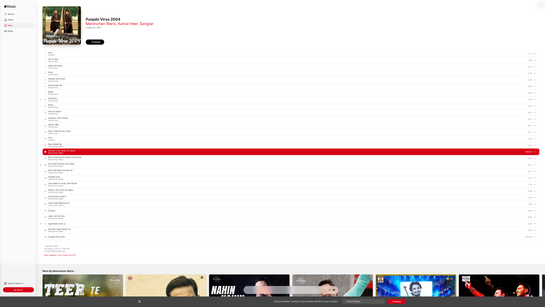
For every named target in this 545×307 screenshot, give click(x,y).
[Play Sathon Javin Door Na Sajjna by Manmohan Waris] (45, 191)
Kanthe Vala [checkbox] (53, 124)
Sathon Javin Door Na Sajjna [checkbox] (60, 190)
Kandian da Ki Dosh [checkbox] (56, 79)
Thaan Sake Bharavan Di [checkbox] (58, 203)
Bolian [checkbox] (51, 92)
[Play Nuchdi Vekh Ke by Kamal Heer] (45, 86)
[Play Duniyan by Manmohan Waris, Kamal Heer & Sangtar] (45, 210)
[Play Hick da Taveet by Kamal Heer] (45, 112)
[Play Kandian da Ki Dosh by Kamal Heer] (45, 80)
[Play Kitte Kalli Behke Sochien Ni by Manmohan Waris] (45, 171)
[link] (59, 271)
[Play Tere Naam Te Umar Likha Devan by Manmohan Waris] (45, 184)
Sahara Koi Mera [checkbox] (55, 66)
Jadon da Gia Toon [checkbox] (56, 216)
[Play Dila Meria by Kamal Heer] (45, 99)
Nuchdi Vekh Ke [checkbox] (55, 85)
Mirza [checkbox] (50, 105)
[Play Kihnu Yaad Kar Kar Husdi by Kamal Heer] (45, 132)
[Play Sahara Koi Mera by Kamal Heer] (45, 67)
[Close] (139, 301)
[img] (10, 6)
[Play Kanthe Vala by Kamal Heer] (45, 126)
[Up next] (329, 290)
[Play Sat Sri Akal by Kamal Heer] (45, 60)
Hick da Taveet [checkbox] (54, 111)
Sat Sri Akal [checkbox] (53, 59)
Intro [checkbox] (50, 52)
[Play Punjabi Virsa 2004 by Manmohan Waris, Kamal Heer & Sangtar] (45, 237)
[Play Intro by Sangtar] (45, 54)
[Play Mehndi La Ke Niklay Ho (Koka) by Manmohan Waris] (45, 152)
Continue (397, 301)
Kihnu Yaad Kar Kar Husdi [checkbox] (59, 131)
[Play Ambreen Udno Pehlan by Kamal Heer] (45, 119)
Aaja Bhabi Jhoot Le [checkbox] (57, 224)
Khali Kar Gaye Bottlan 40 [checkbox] (59, 229)
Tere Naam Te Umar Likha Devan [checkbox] (62, 183)
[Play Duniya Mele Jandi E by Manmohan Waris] (45, 197)
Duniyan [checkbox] (51, 210)
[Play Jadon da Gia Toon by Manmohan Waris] (45, 217)
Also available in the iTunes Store (59, 255)
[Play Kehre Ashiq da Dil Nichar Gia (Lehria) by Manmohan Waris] (45, 158)
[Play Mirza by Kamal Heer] (45, 106)
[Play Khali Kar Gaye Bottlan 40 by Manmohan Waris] (45, 230)
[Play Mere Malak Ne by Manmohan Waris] (45, 145)
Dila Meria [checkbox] (52, 98)
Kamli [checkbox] (50, 72)
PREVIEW (529, 54)
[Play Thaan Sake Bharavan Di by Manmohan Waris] (45, 204)
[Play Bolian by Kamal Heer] (45, 93)
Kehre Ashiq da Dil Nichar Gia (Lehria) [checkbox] (64, 157)
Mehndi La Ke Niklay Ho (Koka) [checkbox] (61, 151)
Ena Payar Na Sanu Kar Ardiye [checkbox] (61, 164)
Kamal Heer (128, 23)
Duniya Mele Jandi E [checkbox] (57, 196)
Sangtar (147, 23)
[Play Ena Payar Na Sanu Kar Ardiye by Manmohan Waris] (45, 165)
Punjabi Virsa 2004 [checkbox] (56, 237)
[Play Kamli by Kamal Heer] (45, 73)
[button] (18, 14)
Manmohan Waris (101, 23)
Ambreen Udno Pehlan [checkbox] (58, 118)
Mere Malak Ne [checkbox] (55, 144)
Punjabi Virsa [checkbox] (54, 177)
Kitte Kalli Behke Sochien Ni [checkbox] (60, 170)
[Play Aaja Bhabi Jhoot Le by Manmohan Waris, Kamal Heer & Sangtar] (45, 224)
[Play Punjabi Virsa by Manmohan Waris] (45, 178)
